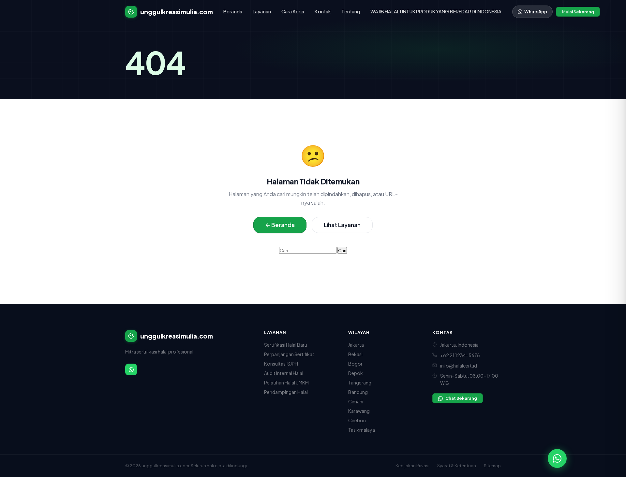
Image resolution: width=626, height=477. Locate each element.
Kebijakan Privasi (412, 465)
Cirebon (357, 420)
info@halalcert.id (458, 366)
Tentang (350, 11)
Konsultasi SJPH (281, 364)
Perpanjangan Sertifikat (289, 354)
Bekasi (355, 354)
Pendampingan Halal (286, 392)
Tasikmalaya (361, 430)
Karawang (359, 411)
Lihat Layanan (342, 224)
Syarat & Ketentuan (456, 465)
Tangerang (359, 382)
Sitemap (492, 465)
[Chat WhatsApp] (557, 458)
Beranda (232, 11)
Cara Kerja (292, 11)
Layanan (262, 11)
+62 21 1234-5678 (460, 355)
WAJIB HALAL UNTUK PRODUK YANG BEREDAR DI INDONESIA (435, 11)
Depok (355, 373)
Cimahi (355, 401)
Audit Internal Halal (283, 373)
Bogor (355, 364)
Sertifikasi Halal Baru (285, 345)
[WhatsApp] (131, 369)
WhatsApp (535, 11)
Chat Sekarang (461, 398)
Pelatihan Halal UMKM (286, 382)
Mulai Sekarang (578, 11)
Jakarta (356, 345)
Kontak (323, 11)
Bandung (358, 392)
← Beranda (280, 224)
